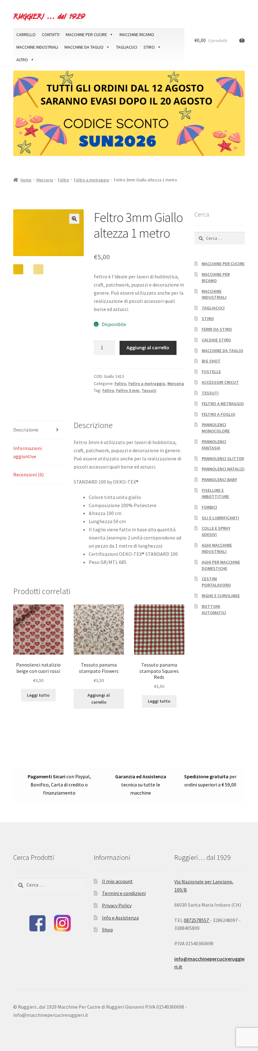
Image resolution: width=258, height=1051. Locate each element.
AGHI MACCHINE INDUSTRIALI (217, 548)
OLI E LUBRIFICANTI (220, 518)
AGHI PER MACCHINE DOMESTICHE (221, 565)
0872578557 (197, 920)
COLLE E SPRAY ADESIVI (216, 531)
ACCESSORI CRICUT (220, 382)
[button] (74, 219)
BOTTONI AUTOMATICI (214, 609)
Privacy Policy (117, 905)
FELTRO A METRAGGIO (223, 403)
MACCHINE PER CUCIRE (86, 34)
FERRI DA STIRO (217, 329)
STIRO (149, 47)
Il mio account (117, 881)
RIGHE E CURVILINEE (221, 595)
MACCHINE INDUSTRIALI (37, 47)
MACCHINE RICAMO (137, 34)
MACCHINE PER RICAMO (216, 277)
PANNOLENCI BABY (219, 479)
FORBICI (209, 507)
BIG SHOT (211, 361)
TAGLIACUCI (126, 47)
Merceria (44, 180)
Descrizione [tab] (25, 429)
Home (25, 180)
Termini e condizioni (124, 893)
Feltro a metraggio (91, 180)
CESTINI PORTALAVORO (216, 582)
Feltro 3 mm (127, 390)
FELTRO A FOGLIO (218, 414)
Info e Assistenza (120, 917)
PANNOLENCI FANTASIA (214, 445)
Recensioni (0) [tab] (28, 474)
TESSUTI (210, 393)
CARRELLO (26, 34)
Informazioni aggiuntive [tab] (27, 452)
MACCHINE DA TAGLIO (84, 47)
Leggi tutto (38, 695)
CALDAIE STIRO (216, 340)
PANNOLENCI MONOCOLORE (216, 428)
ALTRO (22, 59)
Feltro (63, 180)
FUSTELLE (211, 371)
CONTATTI (50, 34)
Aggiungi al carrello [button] (98, 698)
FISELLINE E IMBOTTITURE (215, 493)
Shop (107, 929)
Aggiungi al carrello (147, 347)
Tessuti (149, 390)
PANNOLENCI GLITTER (223, 458)
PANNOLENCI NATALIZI (223, 469)
